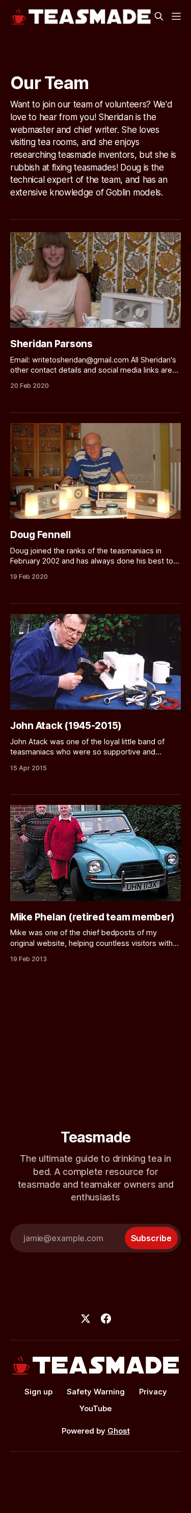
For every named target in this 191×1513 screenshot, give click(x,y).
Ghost (118, 1431)
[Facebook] (106, 1318)
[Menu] (176, 16)
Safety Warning (96, 1391)
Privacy (153, 1391)
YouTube (95, 1408)
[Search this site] (159, 16)
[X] (85, 1318)
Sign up (38, 1391)
